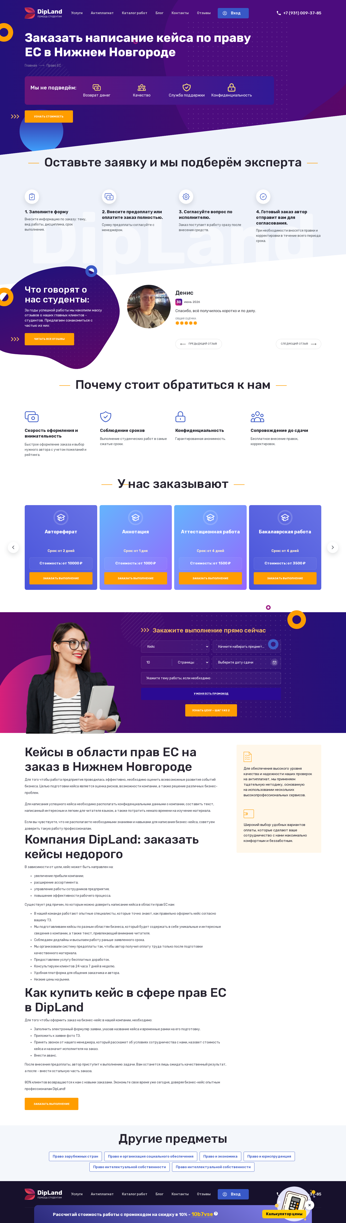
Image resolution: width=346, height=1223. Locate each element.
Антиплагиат (102, 13)
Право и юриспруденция (269, 1156)
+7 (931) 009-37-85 (302, 13)
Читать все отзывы (49, 339)
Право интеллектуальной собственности (213, 1167)
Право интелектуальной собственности (129, 1167)
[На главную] (43, 13)
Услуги (77, 13)
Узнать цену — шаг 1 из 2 (211, 710)
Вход (236, 13)
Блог (159, 13)
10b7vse (202, 1214)
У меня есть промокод (211, 693)
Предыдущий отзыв (203, 343)
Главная (31, 66)
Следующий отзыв (294, 343)
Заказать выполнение (61, 578)
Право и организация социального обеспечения (150, 1156)
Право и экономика (220, 1156)
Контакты (180, 13)
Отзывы (204, 13)
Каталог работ (134, 13)
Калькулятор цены (284, 1214)
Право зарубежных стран (75, 1156)
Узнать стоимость (49, 116)
